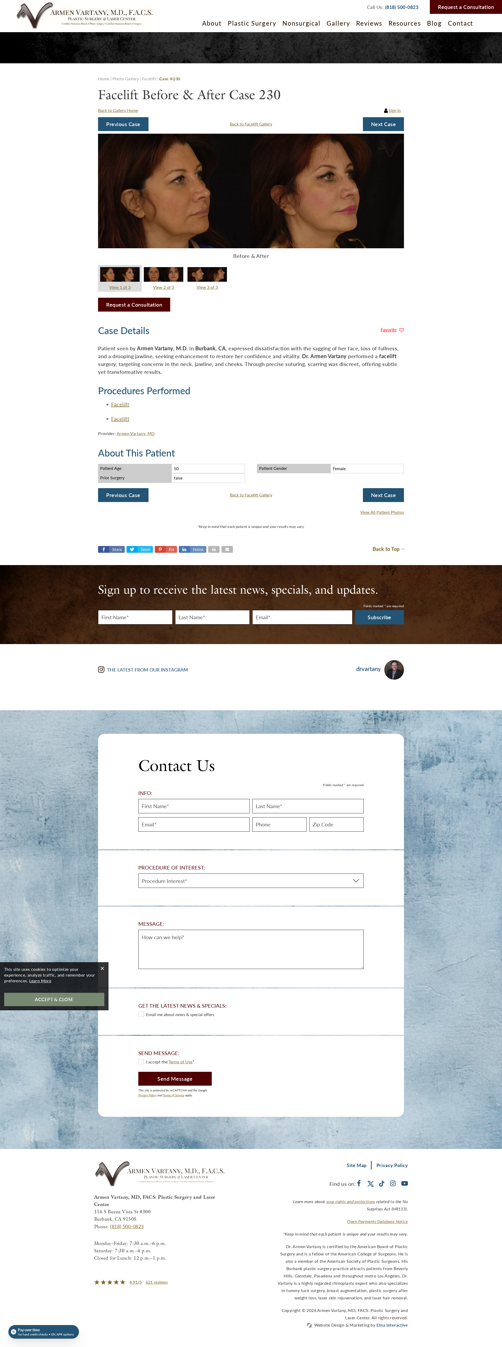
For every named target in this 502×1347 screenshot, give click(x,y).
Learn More (40, 981)
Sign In (395, 110)
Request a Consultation (466, 6)
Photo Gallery (125, 79)
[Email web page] (227, 549)
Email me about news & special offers (180, 1014)
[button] (123, 124)
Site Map (357, 1165)
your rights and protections (350, 1201)
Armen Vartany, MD (136, 433)
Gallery (338, 23)
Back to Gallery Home (118, 110)
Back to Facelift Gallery (251, 124)
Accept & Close (54, 999)
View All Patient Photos (382, 512)
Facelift (149, 79)
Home (104, 79)
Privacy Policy (147, 1095)
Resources (405, 23)
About (212, 23)
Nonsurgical (301, 23)
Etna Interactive (392, 1325)
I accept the (157, 1062)
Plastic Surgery (252, 23)
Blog (434, 23)
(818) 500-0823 (127, 1226)
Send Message (174, 1078)
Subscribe (379, 617)
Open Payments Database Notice (377, 1221)
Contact (460, 23)
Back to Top (386, 549)
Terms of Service (173, 1095)
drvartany (368, 669)
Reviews (369, 23)
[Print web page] (214, 549)
